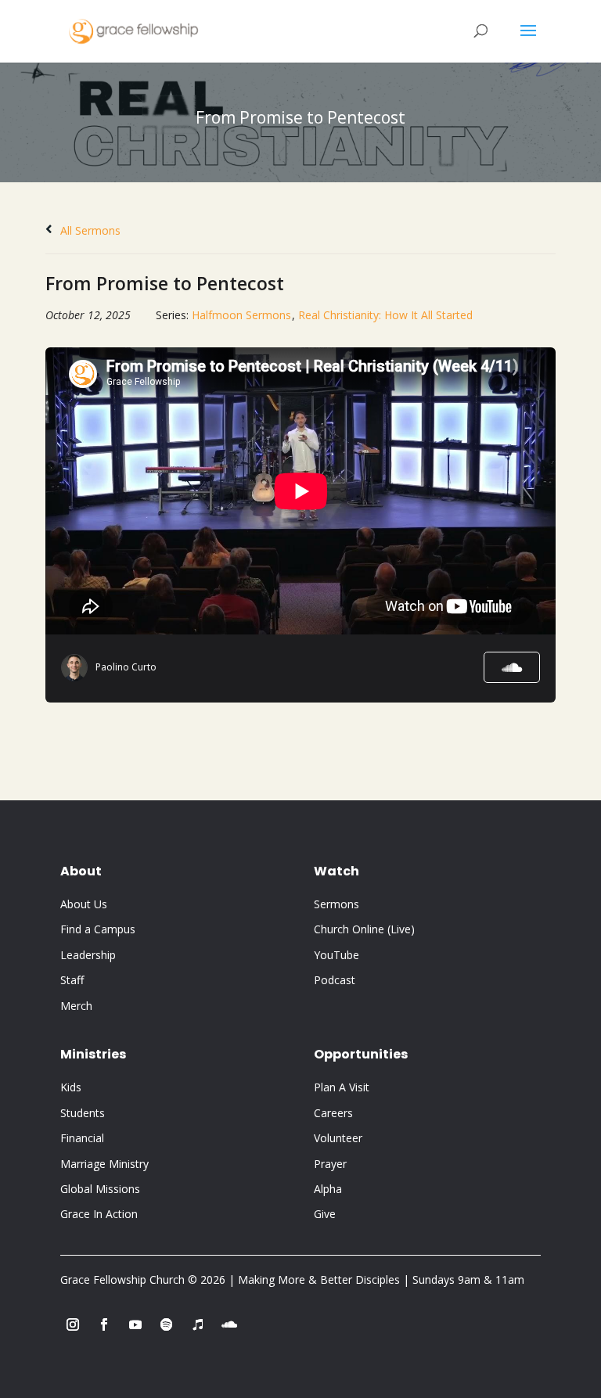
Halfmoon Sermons (241, 314)
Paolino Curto (126, 667)
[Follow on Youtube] (135, 1324)
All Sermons (89, 230)
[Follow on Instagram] (72, 1324)
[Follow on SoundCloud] (229, 1324)
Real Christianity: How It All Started (385, 314)
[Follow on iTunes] (198, 1324)
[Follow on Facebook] (104, 1324)
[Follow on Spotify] (166, 1324)
